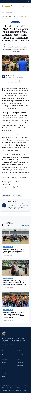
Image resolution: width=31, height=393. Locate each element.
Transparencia (5, 359)
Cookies (10, 390)
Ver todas (25, 225)
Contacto (4, 362)
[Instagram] (4, 1)
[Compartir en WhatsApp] (12, 81)
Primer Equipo (20, 354)
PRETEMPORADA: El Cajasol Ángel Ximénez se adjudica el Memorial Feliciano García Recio (14, 251)
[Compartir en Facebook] (15, 81)
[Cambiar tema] (28, 1)
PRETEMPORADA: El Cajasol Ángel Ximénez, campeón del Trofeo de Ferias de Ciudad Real (14, 282)
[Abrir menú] (27, 6)
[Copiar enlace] (19, 81)
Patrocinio (4, 379)
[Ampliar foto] (15, 63)
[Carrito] (23, 6)
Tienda (3, 376)
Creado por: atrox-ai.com (19, 390)
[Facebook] (7, 1)
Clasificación (20, 365)
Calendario (20, 362)
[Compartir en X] (8, 81)
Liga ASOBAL (9, 12)
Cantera (19, 359)
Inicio (3, 12)
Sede (3, 357)
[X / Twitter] (2, 1)
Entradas (4, 373)
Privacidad (4, 390)
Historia (3, 354)
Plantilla (19, 357)
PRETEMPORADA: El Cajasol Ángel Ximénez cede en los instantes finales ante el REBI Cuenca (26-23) (13, 315)
